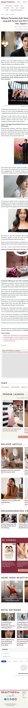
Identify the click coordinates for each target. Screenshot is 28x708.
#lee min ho (24, 387)
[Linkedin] (13, 699)
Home (2, 14)
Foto (13, 8)
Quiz (22, 6)
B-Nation (24, 697)
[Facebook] (5, 699)
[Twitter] (8, 699)
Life (23, 695)
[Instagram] (10, 699)
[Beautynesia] (8, 2)
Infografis (22, 8)
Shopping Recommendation (16, 10)
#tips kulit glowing (15, 387)
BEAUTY (25, 2)
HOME (18, 2)
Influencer (16, 6)
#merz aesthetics (5, 387)
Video (17, 8)
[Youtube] (16, 699)
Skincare (12, 14)
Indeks (7, 10)
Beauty (7, 14)
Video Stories (7, 8)
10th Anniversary (8, 6)
